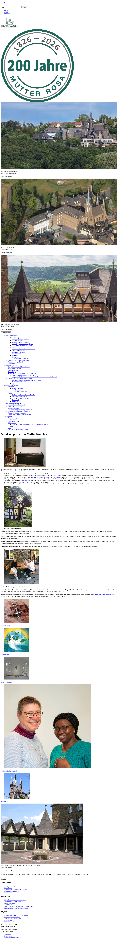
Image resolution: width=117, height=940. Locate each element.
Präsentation (56, 475)
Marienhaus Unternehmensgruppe (104, 594)
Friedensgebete (5, 654)
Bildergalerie (4, 801)
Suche (2, 7)
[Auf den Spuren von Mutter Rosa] (37, 101)
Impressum (7, 934)
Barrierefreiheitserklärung (11, 937)
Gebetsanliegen (5, 625)
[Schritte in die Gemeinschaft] (47, 768)
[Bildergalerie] (17, 798)
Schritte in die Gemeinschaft (9, 771)
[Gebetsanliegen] (16, 622)
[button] (10, 335)
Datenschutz (8, 936)
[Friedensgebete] (16, 651)
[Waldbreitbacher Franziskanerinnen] (10, 28)
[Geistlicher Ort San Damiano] (16, 679)
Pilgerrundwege (25, 480)
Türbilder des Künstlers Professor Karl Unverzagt (45, 477)
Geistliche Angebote (6, 682)
